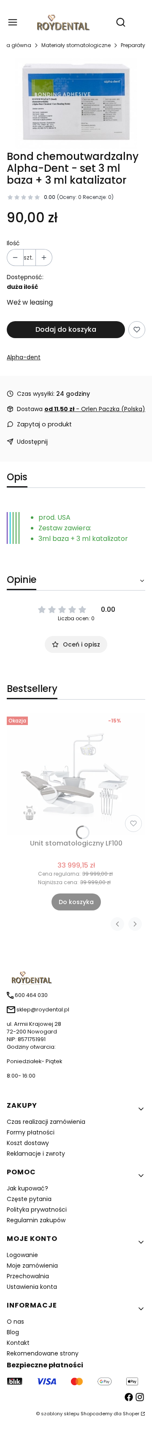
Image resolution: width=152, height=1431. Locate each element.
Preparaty (133, 45)
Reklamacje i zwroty (36, 1153)
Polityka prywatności (37, 1209)
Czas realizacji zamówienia (46, 1121)
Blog (13, 1332)
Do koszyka (76, 902)
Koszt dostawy (28, 1143)
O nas (15, 1321)
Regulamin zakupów (36, 1220)
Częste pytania (29, 1199)
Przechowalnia (28, 1276)
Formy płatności (30, 1132)
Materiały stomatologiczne (76, 45)
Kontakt (18, 1343)
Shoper (131, 1413)
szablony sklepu (60, 1413)
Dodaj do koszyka (65, 329)
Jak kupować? (27, 1188)
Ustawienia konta (32, 1287)
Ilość (13, 243)
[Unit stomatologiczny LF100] (76, 774)
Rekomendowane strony (43, 1353)
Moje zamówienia (32, 1265)
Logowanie (22, 1255)
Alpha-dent (24, 357)
